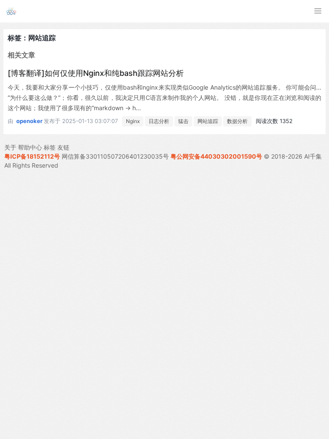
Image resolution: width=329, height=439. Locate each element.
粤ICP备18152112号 (32, 156)
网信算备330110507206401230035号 (115, 156)
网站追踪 (207, 121)
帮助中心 (30, 147)
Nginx (133, 121)
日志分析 (159, 121)
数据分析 (237, 121)
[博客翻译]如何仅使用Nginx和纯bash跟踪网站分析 (96, 73)
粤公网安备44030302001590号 (216, 156)
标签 (50, 147)
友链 (63, 147)
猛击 (183, 121)
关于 (10, 147)
